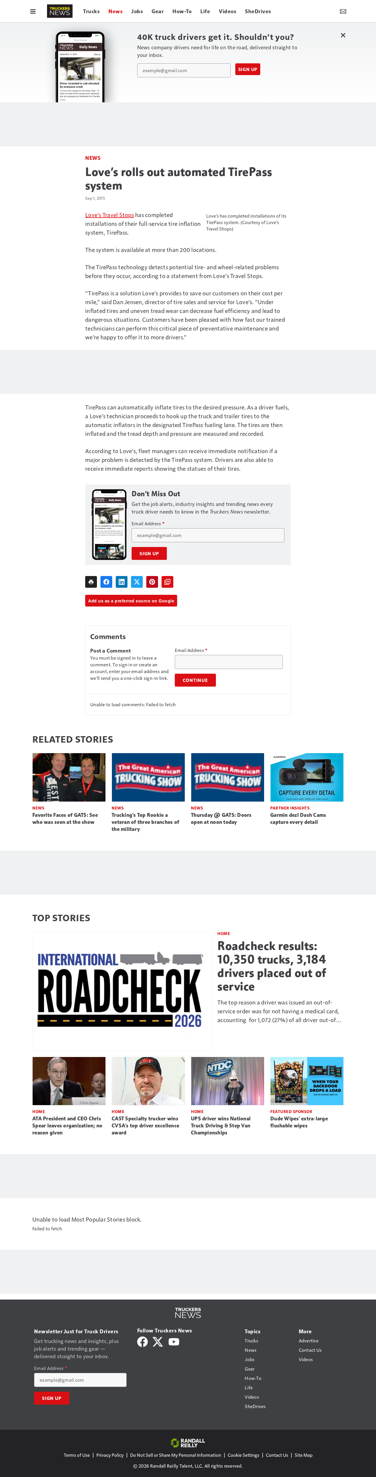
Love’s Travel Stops (109, 214)
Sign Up (248, 69)
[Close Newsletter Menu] (343, 35)
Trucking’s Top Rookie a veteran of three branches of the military (145, 822)
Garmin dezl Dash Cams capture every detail (298, 818)
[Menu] (32, 11)
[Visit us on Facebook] (142, 1341)
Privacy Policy (110, 1455)
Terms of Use (77, 1455)
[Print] (91, 582)
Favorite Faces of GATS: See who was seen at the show (65, 818)
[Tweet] (137, 582)
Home (223, 933)
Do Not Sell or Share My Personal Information (175, 1455)
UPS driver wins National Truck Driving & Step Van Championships (221, 1125)
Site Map (304, 1455)
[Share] (106, 582)
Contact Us (277, 1455)
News (92, 157)
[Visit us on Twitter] (158, 1341)
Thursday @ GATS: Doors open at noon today (221, 818)
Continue (195, 680)
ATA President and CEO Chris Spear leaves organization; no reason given (67, 1125)
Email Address (148, 523)
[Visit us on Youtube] (174, 1341)
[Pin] (152, 582)
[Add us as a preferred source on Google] (167, 582)
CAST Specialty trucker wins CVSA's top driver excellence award (145, 1125)
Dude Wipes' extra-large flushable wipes (299, 1122)
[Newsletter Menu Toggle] (343, 11)
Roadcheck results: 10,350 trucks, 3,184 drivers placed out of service (271, 966)
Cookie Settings (243, 1455)
